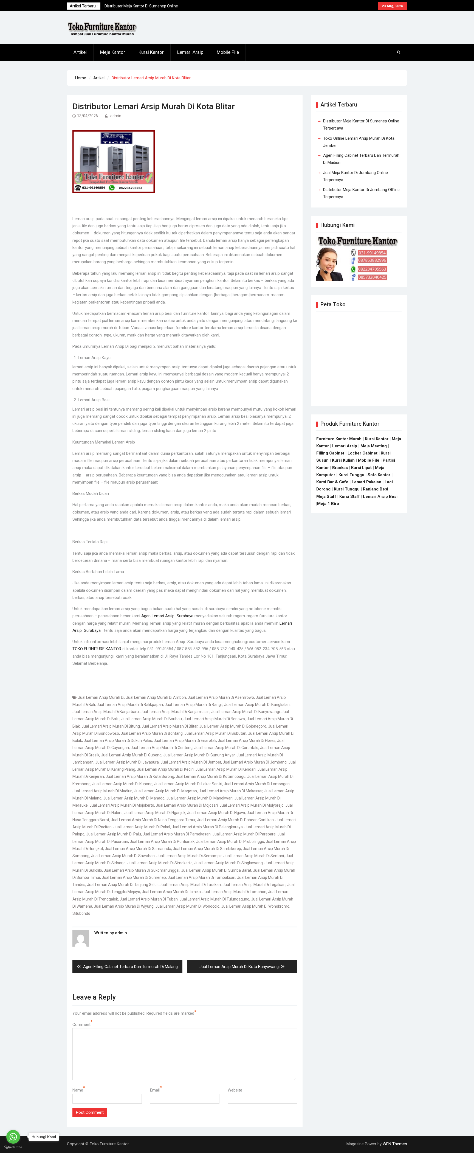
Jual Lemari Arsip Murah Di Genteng (162, 747)
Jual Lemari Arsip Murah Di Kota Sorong (140, 776)
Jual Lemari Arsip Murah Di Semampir (189, 856)
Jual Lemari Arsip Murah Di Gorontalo (226, 747)
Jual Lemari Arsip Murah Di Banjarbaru (105, 711)
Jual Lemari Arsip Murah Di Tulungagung (214, 899)
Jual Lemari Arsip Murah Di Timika (171, 892)
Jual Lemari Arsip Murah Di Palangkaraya (207, 827)
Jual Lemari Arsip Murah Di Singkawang (228, 863)
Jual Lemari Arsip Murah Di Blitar (170, 726)
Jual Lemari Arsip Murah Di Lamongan (257, 784)
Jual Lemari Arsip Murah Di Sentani (253, 856)
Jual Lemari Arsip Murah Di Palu (113, 834)
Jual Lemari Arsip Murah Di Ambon (156, 697)
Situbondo (81, 913)
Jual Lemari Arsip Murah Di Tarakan (190, 884)
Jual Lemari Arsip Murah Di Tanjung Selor (122, 884)
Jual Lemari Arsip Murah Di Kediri (165, 769)
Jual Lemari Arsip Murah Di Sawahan (123, 856)
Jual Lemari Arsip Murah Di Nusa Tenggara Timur (153, 820)
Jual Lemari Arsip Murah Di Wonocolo (187, 906)
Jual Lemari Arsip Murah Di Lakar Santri (188, 784)
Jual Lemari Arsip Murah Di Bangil (193, 704)
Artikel (80, 52)
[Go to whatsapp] (13, 1137)
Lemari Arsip (190, 52)
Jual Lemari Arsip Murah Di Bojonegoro (232, 726)
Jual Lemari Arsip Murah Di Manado (134, 798)
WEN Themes (395, 1143)
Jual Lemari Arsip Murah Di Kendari (225, 769)
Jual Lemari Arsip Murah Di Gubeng (131, 755)
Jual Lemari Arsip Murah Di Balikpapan (130, 704)
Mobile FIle (228, 52)
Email (155, 1090)
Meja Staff (326, 496)
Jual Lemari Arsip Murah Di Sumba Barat (216, 870)
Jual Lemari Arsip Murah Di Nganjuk (154, 812)
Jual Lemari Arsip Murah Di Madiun (102, 791)
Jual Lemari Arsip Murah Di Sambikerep (207, 848)
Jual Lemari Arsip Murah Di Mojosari (187, 805)
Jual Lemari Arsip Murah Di (101, 697)
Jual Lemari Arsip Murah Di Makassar (231, 791)
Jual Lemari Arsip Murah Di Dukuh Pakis (118, 740)
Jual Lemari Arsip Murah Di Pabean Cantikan (235, 820)
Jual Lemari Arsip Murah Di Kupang (122, 784)
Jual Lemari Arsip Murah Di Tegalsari (254, 884)
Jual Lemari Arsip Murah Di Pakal (141, 827)
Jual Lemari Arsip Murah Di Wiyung (124, 906)
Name (77, 1090)
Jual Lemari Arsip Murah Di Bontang (152, 733)
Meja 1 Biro (328, 503)
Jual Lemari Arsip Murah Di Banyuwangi (245, 711)
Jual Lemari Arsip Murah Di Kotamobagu (211, 776)
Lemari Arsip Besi (380, 496)
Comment (81, 1024)
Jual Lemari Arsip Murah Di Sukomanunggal (141, 870)
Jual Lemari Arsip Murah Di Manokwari (199, 798)
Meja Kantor (112, 52)
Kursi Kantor (151, 52)
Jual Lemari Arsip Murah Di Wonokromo (255, 906)
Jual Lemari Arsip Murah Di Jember (190, 762)
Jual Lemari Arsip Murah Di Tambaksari (201, 877)
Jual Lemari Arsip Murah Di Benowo (214, 719)
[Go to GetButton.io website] (13, 1147)
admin (115, 116)
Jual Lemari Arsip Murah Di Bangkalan (257, 704)
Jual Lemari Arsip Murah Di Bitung (110, 726)
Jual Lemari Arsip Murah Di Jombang (255, 762)
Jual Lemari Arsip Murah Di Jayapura (127, 762)
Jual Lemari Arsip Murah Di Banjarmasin (175, 711)
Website (235, 1090)
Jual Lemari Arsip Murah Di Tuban (149, 899)
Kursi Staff (349, 496)
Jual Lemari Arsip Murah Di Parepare (244, 834)
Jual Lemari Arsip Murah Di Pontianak (162, 841)
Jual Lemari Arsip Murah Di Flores (246, 740)
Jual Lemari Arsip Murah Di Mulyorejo (251, 805)
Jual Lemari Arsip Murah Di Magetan (165, 791)
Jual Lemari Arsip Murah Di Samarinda (138, 848)
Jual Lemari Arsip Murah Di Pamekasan (177, 834)
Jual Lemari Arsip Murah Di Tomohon (234, 892)
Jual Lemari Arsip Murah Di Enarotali (185, 740)
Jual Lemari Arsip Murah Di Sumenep (134, 877)
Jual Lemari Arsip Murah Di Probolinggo (230, 841)
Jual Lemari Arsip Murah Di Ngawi (216, 812)
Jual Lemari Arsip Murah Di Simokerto (160, 863)
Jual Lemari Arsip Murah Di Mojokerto (121, 805)
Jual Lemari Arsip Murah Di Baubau (151, 719)
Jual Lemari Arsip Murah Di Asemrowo (221, 697)
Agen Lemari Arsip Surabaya (167, 615)
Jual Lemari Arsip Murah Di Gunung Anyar (199, 755)
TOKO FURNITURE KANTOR (96, 648)
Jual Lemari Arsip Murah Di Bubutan (215, 733)
